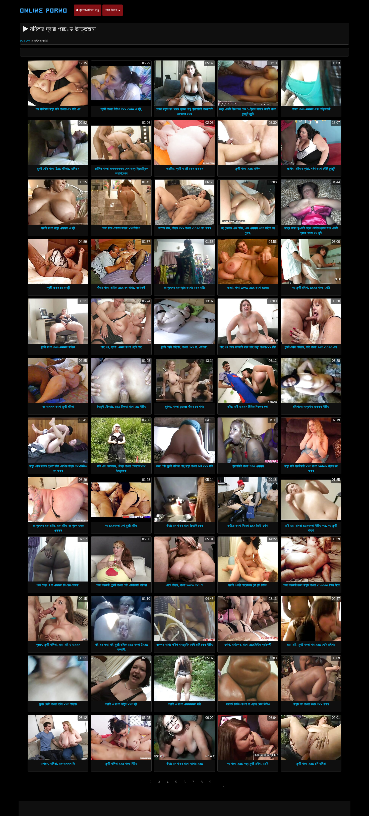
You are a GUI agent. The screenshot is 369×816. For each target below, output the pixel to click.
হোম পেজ (25, 40)
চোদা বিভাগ (111, 10)
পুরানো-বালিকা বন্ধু (88, 10)
